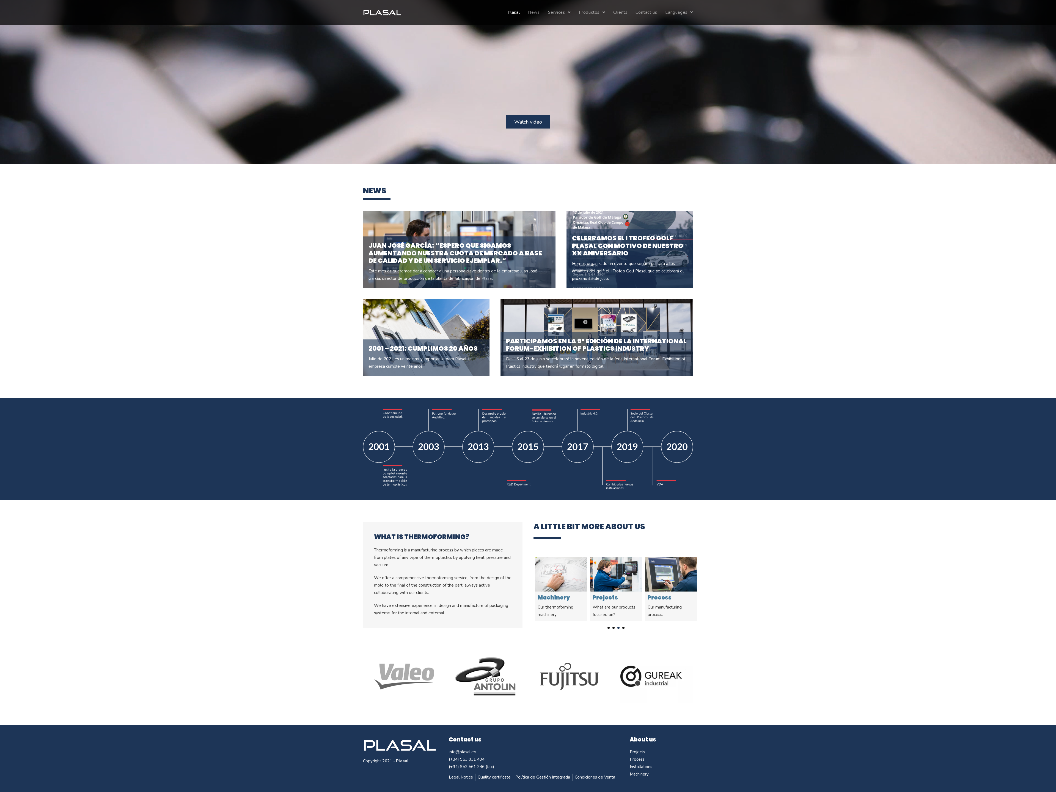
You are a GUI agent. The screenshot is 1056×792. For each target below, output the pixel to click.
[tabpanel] (561, 589)
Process (605, 597)
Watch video (528, 122)
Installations (667, 597)
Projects (550, 597)
